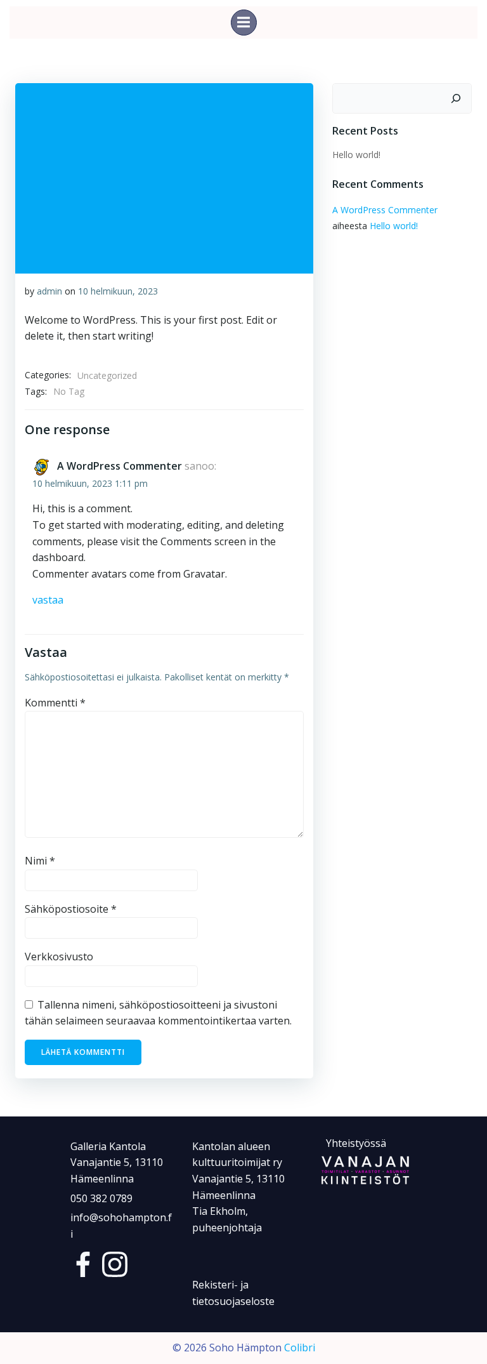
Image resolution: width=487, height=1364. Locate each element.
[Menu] (244, 23)
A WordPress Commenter (119, 466)
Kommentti (55, 703)
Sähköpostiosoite (71, 909)
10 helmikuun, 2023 (118, 291)
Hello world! (356, 155)
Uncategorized (107, 375)
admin (49, 291)
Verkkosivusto (59, 956)
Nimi (40, 861)
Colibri (299, 1347)
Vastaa (47, 600)
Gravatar (204, 574)
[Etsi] (456, 98)
